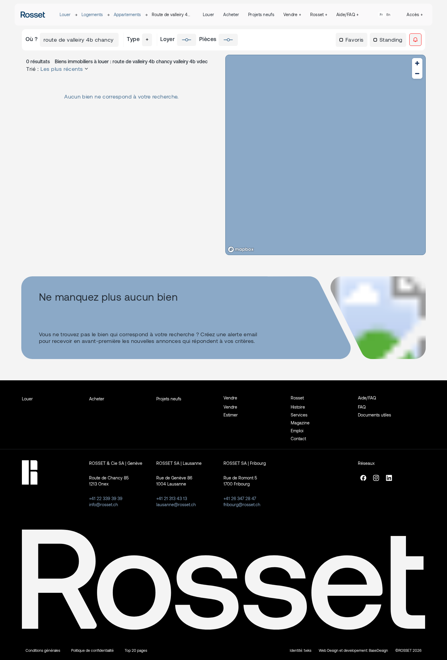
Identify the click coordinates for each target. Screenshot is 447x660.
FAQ (362, 406)
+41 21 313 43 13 (171, 498)
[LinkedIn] (388, 480)
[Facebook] (363, 480)
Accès (415, 14)
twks (307, 650)
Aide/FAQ (347, 14)
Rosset (318, 14)
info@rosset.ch (103, 504)
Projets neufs (261, 14)
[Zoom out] (417, 73)
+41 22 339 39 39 (105, 498)
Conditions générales (43, 650)
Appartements (127, 14)
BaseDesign (378, 650)
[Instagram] (376, 480)
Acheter (231, 14)
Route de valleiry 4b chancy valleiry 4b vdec (171, 15)
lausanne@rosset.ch (176, 504)
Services (299, 414)
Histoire (298, 406)
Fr (381, 14)
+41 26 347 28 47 (240, 498)
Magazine (300, 422)
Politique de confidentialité (92, 650)
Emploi (297, 430)
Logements (92, 14)
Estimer (231, 414)
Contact (298, 438)
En (388, 14)
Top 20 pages (136, 650)
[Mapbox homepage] (240, 249)
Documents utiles (374, 414)
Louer (65, 14)
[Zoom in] (417, 63)
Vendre (292, 14)
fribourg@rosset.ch (242, 504)
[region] (325, 155)
